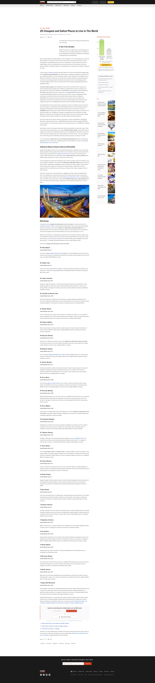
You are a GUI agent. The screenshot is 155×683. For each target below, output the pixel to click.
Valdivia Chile (67, 643)
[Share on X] (46, 37)
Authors (101, 671)
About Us (96, 671)
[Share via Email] (51, 37)
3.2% (68, 82)
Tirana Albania (61, 643)
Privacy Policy (73, 674)
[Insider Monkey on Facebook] (41, 675)
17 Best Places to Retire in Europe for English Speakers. (70, 603)
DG (50, 94)
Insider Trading (49, 5)
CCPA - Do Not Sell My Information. (95, 674)
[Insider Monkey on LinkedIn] (49, 675)
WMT (66, 90)
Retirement (66, 5)
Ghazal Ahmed (59, 34)
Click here (71, 620)
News (44, 28)
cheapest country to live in (63, 153)
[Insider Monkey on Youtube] (47, 675)
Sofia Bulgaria (55, 643)
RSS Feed (75, 671)
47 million (50, 72)
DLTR (73, 92)
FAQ (85, 674)
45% (44, 134)
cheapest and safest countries (47, 226)
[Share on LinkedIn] (48, 37)
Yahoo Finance (48, 643)
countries (59, 238)
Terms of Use (80, 674)
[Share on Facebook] (44, 37)
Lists (41, 28)
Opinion (73, 5)
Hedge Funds (58, 5)
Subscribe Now (106, 65)
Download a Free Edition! (103, 84)
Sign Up (102, 2)
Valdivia (59, 268)
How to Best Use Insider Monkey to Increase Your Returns (105, 79)
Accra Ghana (42, 643)
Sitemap (112, 671)
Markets (42, 5)
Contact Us (106, 671)
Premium (111, 2)
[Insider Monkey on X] (44, 675)
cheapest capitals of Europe (52, 253)
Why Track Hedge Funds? (103, 82)
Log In (94, 2)
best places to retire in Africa (52, 383)
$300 (80, 123)
